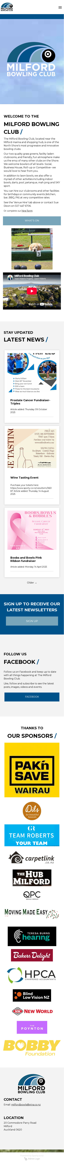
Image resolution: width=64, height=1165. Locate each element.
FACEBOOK (32, 696)
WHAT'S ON (32, 220)
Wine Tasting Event (24, 477)
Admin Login (33, 1159)
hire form (27, 210)
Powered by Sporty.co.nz (32, 1155)
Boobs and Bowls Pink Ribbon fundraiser (26, 559)
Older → (32, 582)
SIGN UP (32, 621)
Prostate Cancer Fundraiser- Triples (30, 402)
